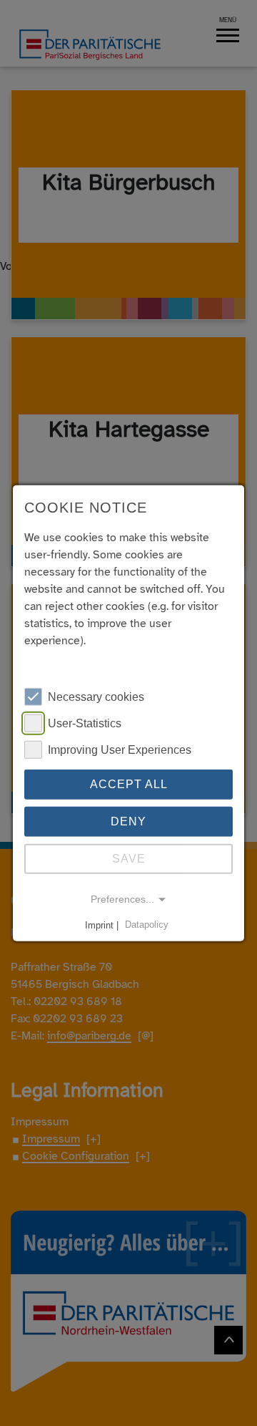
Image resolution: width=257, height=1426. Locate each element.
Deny (128, 821)
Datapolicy (146, 925)
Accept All (129, 784)
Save (129, 859)
